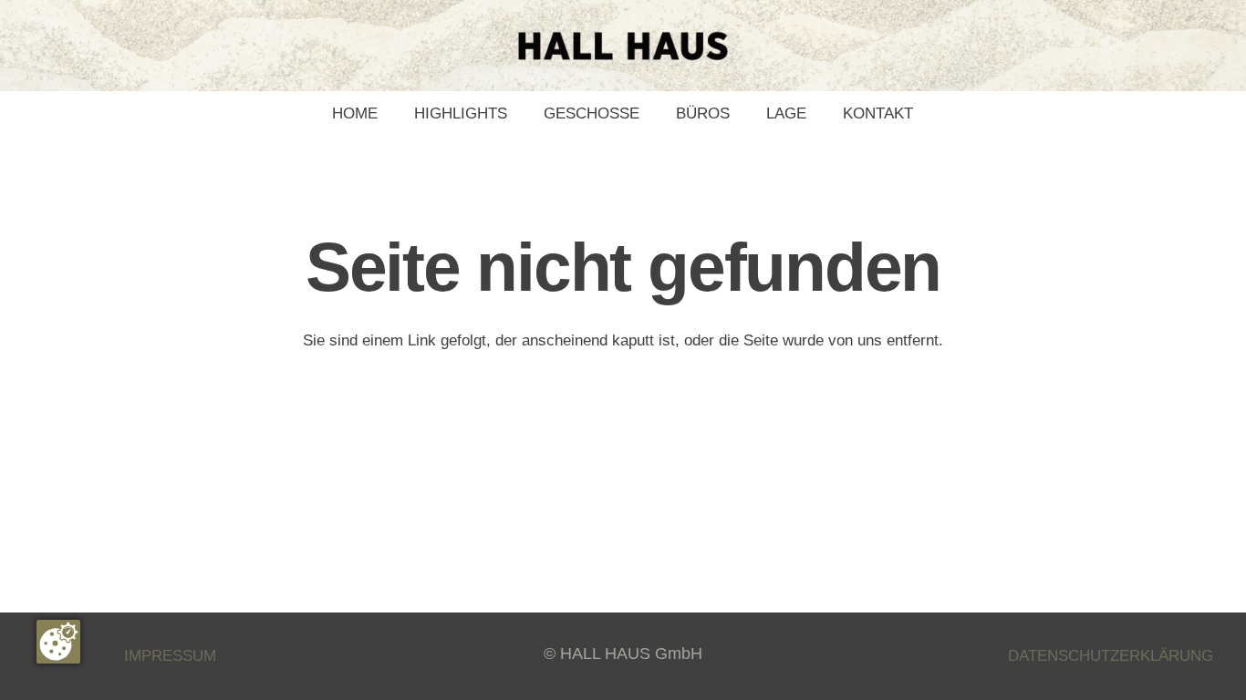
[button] (649, 114)
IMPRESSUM (170, 655)
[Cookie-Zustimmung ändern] (58, 642)
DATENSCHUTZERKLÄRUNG (1110, 655)
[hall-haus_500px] (623, 46)
